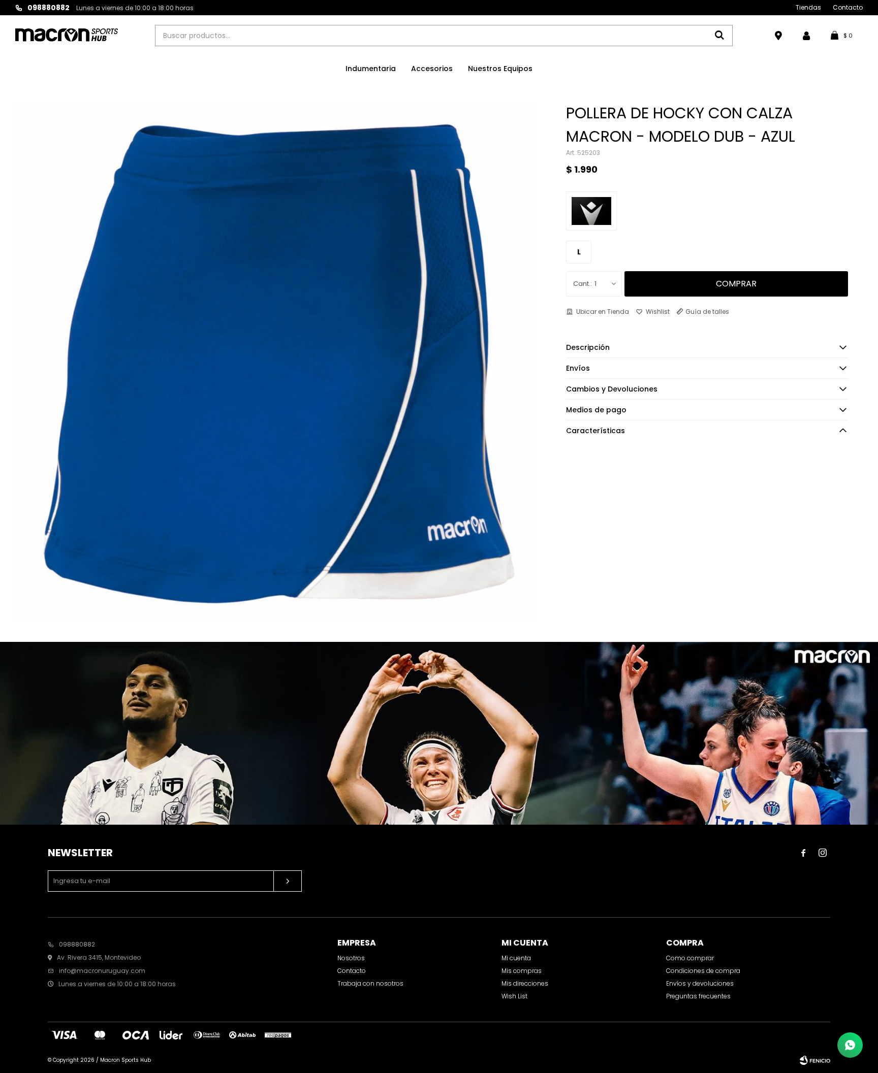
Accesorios (432, 68)
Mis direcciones (524, 983)
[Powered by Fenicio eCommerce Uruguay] (815, 1060)
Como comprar (690, 958)
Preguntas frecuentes (698, 996)
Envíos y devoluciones (700, 983)
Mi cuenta (516, 958)
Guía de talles (707, 311)
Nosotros (351, 958)
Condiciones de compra (703, 970)
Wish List (514, 996)
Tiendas (808, 7)
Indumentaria (371, 68)
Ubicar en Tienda (602, 311)
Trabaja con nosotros (370, 983)
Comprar (736, 283)
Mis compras (521, 970)
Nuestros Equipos (500, 68)
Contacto (848, 7)
